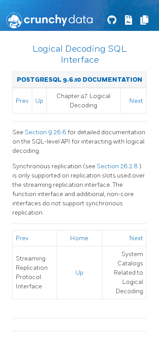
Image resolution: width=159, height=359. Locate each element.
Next (136, 101)
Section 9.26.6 (46, 132)
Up (39, 101)
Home (79, 238)
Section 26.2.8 (118, 166)
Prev (22, 101)
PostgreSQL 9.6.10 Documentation (79, 79)
